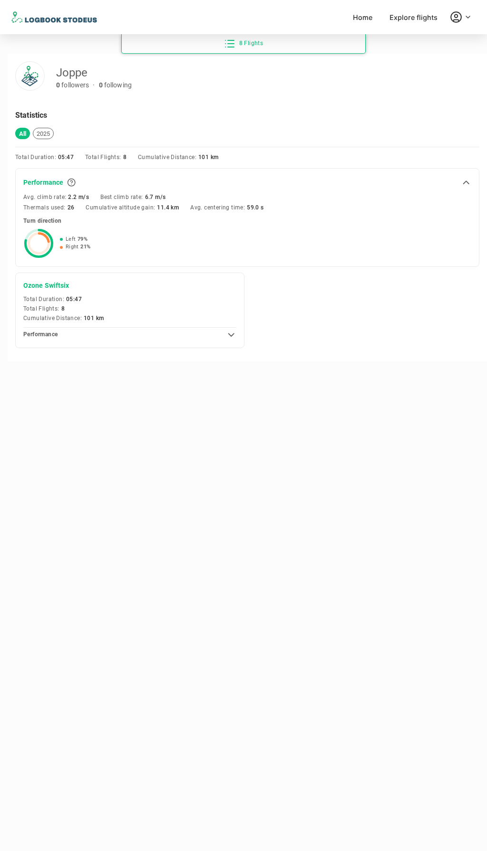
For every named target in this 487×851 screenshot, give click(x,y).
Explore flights (414, 17)
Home (362, 17)
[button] (22, 133)
